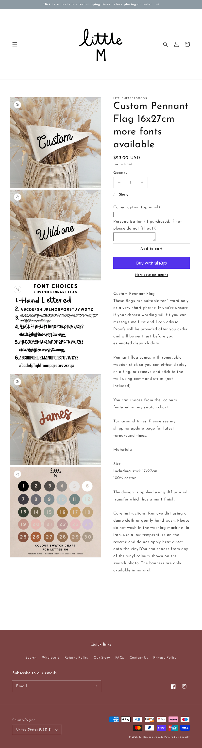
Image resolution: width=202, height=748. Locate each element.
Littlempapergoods (151, 737)
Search (31, 658)
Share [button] (124, 195)
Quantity (120, 172)
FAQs (119, 658)
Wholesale (50, 658)
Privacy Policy (164, 658)
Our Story (102, 658)
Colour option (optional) (136, 207)
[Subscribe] (95, 686)
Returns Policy (76, 658)
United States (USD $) (33, 729)
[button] (14, 44)
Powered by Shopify (177, 737)
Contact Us (139, 658)
